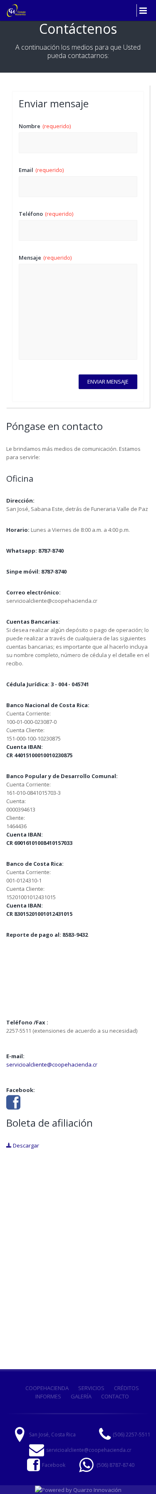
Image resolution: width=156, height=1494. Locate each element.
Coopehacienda (47, 1388)
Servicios (91, 1388)
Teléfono (46, 213)
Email (41, 170)
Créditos (126, 1388)
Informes (48, 1396)
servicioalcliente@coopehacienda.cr (51, 1064)
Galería (81, 1396)
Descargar (25, 1145)
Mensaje (45, 257)
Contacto (115, 1396)
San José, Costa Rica (52, 1434)
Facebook (53, 1465)
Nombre (45, 126)
